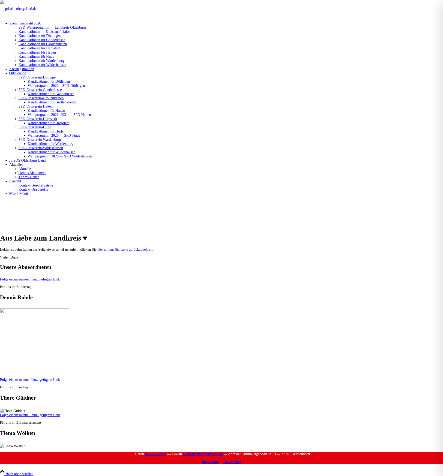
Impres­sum (210, 462)
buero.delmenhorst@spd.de (203, 454)
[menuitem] (226, 44)
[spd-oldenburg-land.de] (18, 9)
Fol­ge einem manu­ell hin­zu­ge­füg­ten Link (30, 279)
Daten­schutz (232, 462)
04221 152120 (155, 454)
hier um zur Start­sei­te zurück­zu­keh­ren (124, 249)
